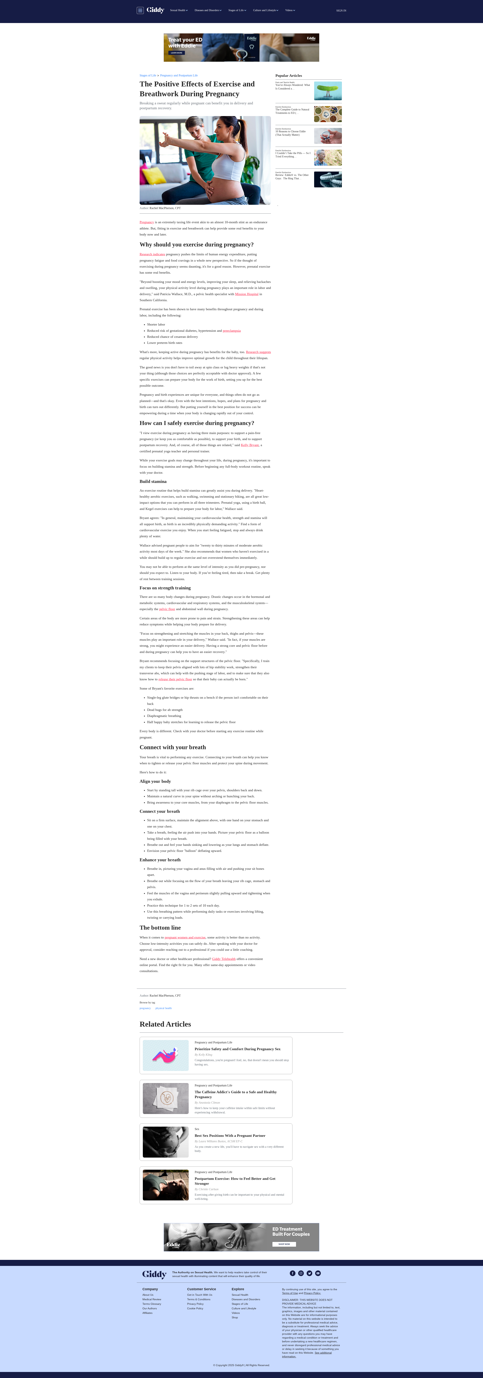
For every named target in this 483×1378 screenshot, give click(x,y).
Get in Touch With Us (199, 1294)
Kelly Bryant (250, 445)
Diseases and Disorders (246, 1299)
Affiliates (147, 1312)
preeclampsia (232, 331)
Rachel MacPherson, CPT (165, 208)
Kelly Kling (205, 1054)
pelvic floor (167, 609)
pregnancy (145, 1008)
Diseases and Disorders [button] (207, 10)
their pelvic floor (175, 679)
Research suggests (258, 352)
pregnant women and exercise (185, 937)
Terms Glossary (151, 1303)
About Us (147, 1294)
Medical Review (151, 1299)
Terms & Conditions (198, 1299)
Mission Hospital (246, 294)
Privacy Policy (195, 1303)
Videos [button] (288, 10)
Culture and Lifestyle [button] (264, 10)
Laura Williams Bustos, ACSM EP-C (221, 1141)
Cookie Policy (195, 1308)
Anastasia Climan (209, 1102)
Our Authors (149, 1308)
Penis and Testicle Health (285, 82)
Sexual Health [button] (177, 10)
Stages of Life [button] (236, 10)
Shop (235, 1317)
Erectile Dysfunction (283, 107)
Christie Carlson (208, 1189)
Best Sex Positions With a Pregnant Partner (230, 1135)
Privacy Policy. (312, 1293)
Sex (197, 1129)
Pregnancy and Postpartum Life (179, 75)
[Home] (155, 10)
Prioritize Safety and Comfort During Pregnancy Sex (238, 1049)
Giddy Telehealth (224, 959)
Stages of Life (148, 75)
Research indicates (152, 254)
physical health (163, 1008)
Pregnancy (147, 222)
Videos (236, 1312)
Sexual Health (240, 1294)
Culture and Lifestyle (244, 1308)
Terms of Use (290, 1293)
